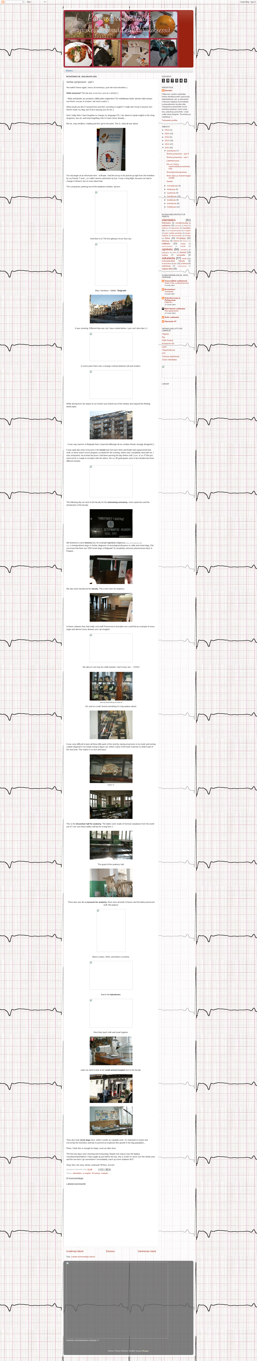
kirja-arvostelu (177, 236)
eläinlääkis (77, 1173)
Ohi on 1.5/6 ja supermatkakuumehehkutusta (178, 166)
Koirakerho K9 (168, 344)
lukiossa (185, 241)
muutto (183, 246)
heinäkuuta (172, 196)
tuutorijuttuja (166, 263)
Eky (163, 337)
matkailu (104, 1173)
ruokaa (165, 255)
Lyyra (164, 347)
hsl (166, 230)
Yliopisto (165, 334)
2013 (167, 141)
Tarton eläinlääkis (169, 360)
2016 (167, 130)
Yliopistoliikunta (168, 350)
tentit (184, 259)
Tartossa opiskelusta (170, 356)
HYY (164, 353)
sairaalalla (181, 255)
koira (167, 238)
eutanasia (178, 225)
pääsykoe (165, 253)
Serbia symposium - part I (177, 157)
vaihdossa (166, 266)
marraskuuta (172, 186)
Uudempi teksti (74, 1251)
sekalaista (168, 258)
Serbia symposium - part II (178, 154)
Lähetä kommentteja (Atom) (83, 1257)
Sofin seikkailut (172, 317)
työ (175, 263)
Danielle (168, 91)
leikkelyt (176, 241)
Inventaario (169, 292)
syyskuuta (171, 193)
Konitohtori (170, 289)
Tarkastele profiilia (169, 120)
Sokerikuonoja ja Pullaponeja (172, 299)
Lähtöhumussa (173, 161)
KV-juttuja (96, 1173)
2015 (167, 134)
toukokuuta (172, 203)
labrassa (165, 241)
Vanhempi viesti (147, 1251)
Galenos (165, 228)
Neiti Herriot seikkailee (175, 309)
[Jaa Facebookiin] (107, 1169)
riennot (182, 252)
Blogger (145, 1351)
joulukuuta (171, 151)
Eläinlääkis (166, 223)
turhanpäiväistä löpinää (173, 261)
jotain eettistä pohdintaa (173, 233)
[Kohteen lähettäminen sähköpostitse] (99, 1169)
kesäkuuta (171, 200)
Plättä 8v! (168, 302)
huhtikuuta (171, 207)
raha (174, 253)
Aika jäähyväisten (172, 311)
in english (87, 1173)
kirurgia (188, 236)
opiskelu (167, 249)
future (186, 225)
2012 (167, 144)
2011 (167, 148)
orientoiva (184, 250)
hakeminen (175, 228)
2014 (167, 137)
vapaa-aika (167, 268)
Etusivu (69, 70)
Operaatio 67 (170, 321)
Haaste (170, 181)
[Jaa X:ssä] (104, 1169)
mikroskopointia (167, 246)
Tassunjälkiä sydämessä (176, 281)
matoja (183, 244)
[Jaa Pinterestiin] (109, 1169)
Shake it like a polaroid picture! (177, 283)
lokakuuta (171, 189)
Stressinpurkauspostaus (177, 172)
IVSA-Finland (167, 340)
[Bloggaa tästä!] (102, 1169)
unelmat (184, 263)
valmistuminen (182, 266)
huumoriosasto (175, 231)
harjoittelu (186, 228)
